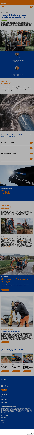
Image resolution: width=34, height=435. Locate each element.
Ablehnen (2, 433)
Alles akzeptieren (30, 433)
